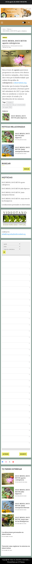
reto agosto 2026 (7, 107)
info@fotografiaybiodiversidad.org (14, 234)
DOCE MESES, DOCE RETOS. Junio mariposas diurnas (22, 149)
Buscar (6, 163)
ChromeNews (11, 562)
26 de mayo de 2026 (21, 153)
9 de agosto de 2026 (17, 46)
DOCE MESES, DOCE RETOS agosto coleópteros (22, 478)
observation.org (20, 83)
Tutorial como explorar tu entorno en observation (16, 547)
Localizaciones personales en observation (16, 205)
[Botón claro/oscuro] (24, 22)
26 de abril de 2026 (21, 523)
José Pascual (6, 46)
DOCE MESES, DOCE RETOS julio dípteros (22, 136)
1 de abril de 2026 (7, 550)
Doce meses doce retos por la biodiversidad (14, 105)
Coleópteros (10, 102)
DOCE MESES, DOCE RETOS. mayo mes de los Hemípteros (22, 519)
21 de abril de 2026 (8, 536)
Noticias (5, 37)
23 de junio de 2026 (21, 139)
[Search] (29, 22)
